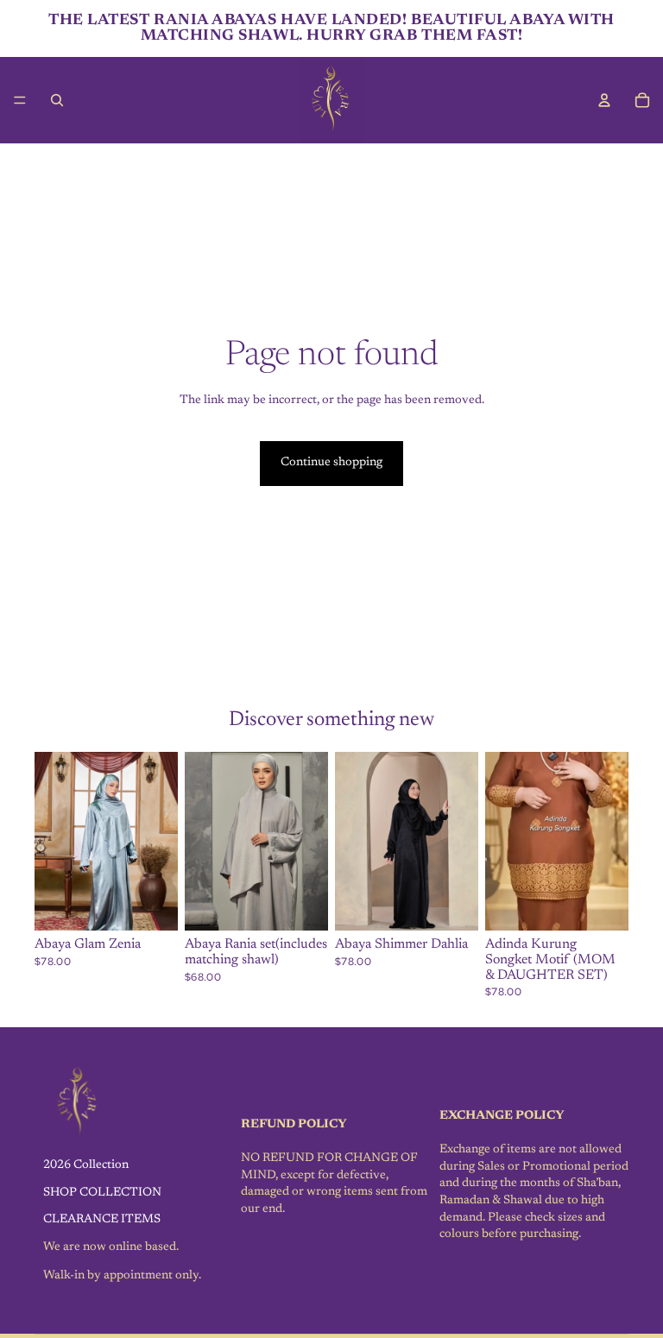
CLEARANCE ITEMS (102, 1220)
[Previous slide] (54, 842)
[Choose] (151, 904)
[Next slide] (159, 842)
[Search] (57, 100)
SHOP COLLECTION (102, 1193)
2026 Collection (86, 1165)
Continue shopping (331, 463)
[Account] (604, 100)
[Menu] (20, 100)
